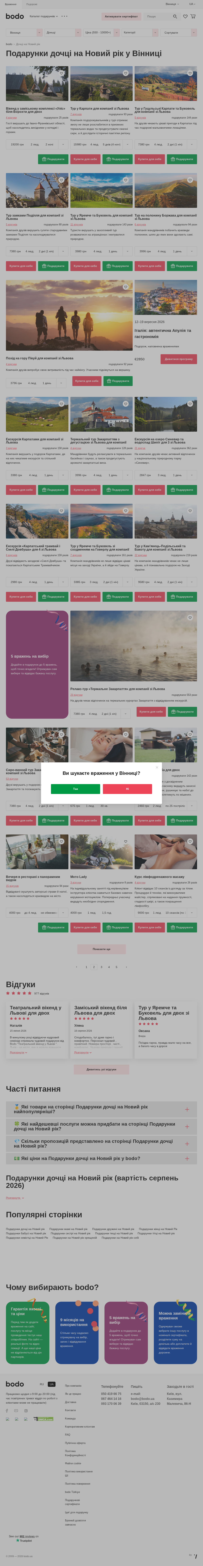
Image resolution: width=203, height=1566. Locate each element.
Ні (127, 788)
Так (75, 788)
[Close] (157, 767)
